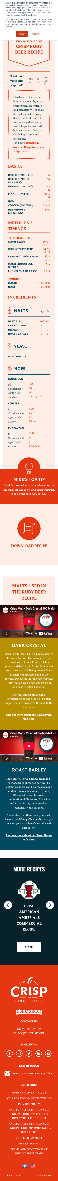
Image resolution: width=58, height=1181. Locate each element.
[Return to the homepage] (29, 987)
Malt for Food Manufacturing (29, 1098)
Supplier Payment (29, 1138)
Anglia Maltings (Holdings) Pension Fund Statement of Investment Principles (29, 1114)
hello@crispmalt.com (29, 1033)
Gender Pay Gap (29, 1144)
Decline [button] (35, 33)
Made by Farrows (43, 1175)
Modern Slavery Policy (29, 1093)
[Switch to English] (25, 1166)
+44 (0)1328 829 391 (29, 1029)
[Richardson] (29, 1014)
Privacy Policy (29, 1104)
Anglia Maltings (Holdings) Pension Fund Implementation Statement (29, 1128)
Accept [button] (22, 33)
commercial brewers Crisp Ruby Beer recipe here (28, 147)
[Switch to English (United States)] (33, 1166)
